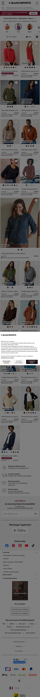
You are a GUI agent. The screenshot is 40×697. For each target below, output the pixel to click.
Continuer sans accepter (18, 361)
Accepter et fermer (32, 361)
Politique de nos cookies (7, 357)
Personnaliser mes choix (6, 361)
